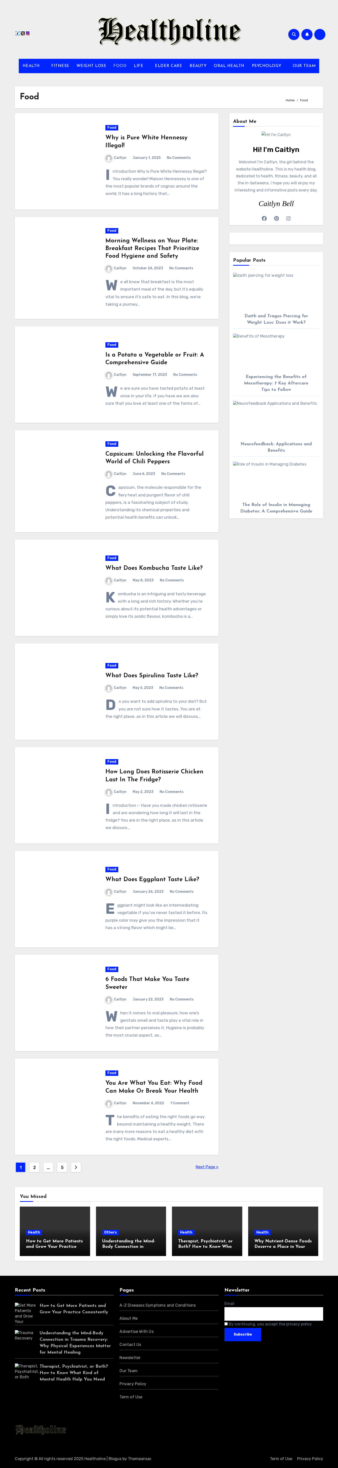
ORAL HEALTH (229, 66)
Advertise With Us (136, 1331)
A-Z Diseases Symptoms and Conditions (158, 1305)
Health (34, 1232)
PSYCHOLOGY (267, 66)
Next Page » (207, 1167)
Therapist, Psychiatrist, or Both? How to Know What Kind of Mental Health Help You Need (74, 1373)
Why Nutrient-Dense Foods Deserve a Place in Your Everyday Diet (283, 1246)
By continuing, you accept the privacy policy (270, 1324)
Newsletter (130, 1357)
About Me (129, 1318)
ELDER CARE (168, 66)
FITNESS (60, 66)
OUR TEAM (304, 66)
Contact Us (130, 1344)
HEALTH (32, 66)
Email (229, 1303)
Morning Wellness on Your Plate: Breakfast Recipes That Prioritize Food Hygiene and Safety (152, 248)
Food (111, 128)
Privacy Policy (133, 1384)
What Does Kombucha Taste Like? (154, 568)
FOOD (119, 66)
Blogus (115, 1458)
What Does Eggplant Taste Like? (152, 880)
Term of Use (131, 1397)
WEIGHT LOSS (91, 66)
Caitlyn (120, 158)
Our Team (129, 1370)
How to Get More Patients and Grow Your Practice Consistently (54, 1246)
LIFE (139, 66)
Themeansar (139, 1458)
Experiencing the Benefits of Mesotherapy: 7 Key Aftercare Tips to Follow (276, 383)
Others (110, 1232)
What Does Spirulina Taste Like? (151, 676)
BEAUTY (198, 66)
